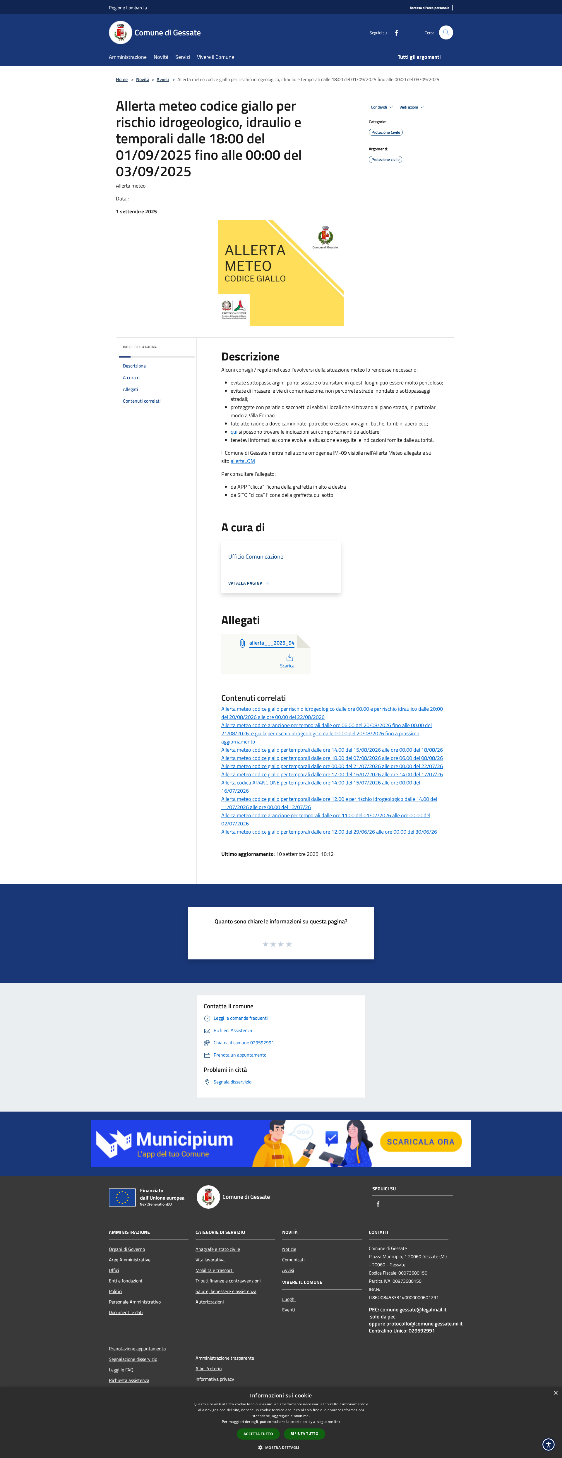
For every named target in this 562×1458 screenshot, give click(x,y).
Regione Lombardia (128, 7)
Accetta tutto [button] (258, 1433)
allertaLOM (243, 461)
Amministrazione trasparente (225, 1357)
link (337, 1421)
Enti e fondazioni (125, 1280)
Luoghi (289, 1299)
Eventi (288, 1309)
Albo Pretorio (209, 1368)
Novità (142, 79)
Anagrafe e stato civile (218, 1249)
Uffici (114, 1270)
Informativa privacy (215, 1379)
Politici (115, 1291)
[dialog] (281, 1422)
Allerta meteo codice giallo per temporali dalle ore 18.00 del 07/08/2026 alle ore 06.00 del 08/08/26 (332, 758)
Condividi (379, 107)
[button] (281, 1447)
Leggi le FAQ (121, 1369)
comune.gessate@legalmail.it (413, 1309)
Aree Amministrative (129, 1259)
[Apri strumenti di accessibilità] (549, 1445)
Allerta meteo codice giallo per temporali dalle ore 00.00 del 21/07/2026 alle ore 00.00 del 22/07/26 (332, 766)
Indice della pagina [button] (140, 347)
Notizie (289, 1249)
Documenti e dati (126, 1312)
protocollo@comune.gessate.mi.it (424, 1324)
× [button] (555, 1393)
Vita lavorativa (210, 1259)
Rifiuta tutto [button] (304, 1433)
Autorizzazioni (210, 1301)
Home (122, 79)
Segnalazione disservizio (133, 1359)
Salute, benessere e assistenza (226, 1291)
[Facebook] (394, 32)
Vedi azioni (409, 107)
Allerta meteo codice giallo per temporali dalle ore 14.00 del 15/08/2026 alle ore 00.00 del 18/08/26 (332, 750)
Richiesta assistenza (129, 1380)
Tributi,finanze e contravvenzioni (228, 1280)
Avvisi (163, 79)
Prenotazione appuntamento (137, 1348)
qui (235, 432)
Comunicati (293, 1259)
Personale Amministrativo (135, 1301)
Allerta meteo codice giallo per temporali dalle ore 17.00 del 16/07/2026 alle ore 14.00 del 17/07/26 (332, 774)
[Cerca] (446, 32)
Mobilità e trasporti (215, 1270)
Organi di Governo (127, 1249)
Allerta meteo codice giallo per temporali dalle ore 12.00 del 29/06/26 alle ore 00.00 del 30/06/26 (329, 832)
